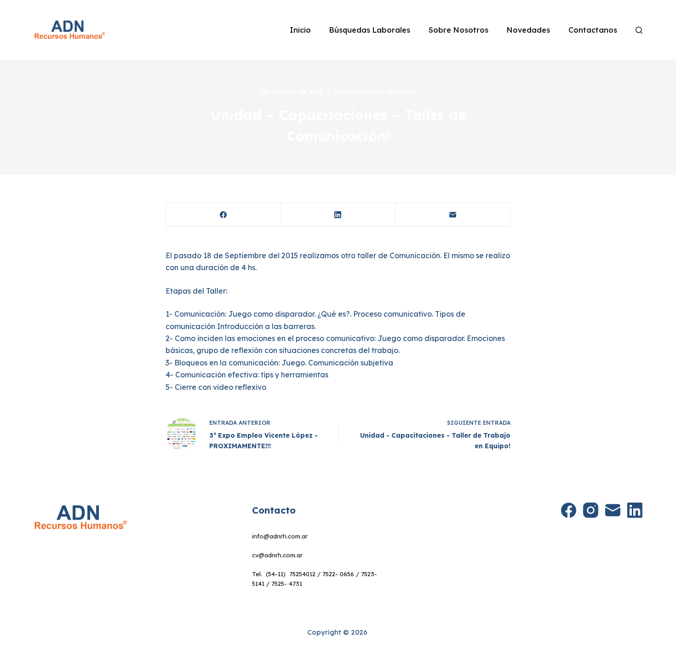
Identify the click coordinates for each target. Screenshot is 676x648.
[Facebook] (223, 214)
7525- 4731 (286, 583)
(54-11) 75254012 (290, 574)
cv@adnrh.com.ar (277, 555)
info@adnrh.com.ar (280, 536)
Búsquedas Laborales (369, 30)
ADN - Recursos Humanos (375, 91)
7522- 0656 (338, 574)
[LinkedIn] (338, 214)
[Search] (639, 30)
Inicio (300, 30)
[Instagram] (590, 510)
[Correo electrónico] (452, 214)
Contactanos (592, 30)
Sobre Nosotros (458, 30)
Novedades (528, 30)
